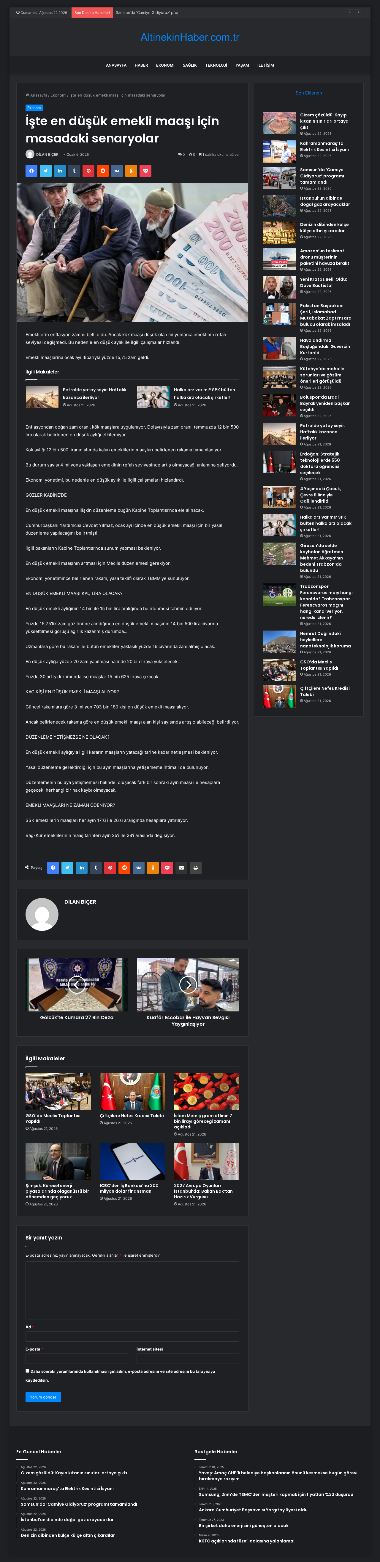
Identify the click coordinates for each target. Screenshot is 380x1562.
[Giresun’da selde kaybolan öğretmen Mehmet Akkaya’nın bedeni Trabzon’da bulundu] (279, 554)
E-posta (34, 1349)
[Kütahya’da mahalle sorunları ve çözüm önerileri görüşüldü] (279, 377)
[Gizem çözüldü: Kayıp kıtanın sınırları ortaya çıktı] (279, 123)
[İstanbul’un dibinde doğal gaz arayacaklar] (279, 206)
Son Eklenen (309, 93)
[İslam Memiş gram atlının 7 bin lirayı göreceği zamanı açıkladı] (206, 1091)
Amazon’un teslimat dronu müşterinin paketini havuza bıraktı (325, 257)
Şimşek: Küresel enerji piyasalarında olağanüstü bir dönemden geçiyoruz (57, 1191)
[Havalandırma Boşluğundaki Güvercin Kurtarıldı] (279, 348)
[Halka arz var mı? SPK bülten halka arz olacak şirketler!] (153, 397)
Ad (30, 1326)
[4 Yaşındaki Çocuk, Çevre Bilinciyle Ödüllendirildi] (279, 497)
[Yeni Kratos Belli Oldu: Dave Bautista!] (279, 287)
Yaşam (242, 65)
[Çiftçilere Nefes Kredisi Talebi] (132, 1091)
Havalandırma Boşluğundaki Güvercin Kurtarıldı (325, 346)
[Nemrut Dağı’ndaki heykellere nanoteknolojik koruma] (279, 642)
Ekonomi (165, 65)
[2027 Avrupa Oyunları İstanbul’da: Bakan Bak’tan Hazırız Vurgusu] (206, 1161)
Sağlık (190, 65)
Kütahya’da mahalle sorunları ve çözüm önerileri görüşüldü (322, 375)
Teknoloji (216, 65)
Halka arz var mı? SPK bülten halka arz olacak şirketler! (326, 523)
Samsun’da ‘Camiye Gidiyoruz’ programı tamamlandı (162, 12)
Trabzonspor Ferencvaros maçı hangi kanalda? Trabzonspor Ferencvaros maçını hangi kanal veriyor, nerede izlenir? (326, 601)
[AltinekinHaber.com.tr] (190, 37)
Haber (141, 65)
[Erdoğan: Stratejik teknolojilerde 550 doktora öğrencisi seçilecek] (279, 462)
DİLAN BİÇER (47, 154)
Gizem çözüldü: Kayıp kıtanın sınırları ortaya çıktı (324, 121)
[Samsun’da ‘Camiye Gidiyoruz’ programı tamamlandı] (279, 178)
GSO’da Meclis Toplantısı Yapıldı (53, 1118)
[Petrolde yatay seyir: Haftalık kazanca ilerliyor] (42, 397)
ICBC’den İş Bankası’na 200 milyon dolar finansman (129, 1188)
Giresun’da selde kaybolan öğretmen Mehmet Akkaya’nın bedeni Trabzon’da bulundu (321, 558)
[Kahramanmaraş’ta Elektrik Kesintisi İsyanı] (279, 151)
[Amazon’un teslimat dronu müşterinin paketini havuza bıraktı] (279, 259)
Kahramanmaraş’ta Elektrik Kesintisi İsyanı (324, 146)
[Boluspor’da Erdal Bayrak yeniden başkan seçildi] (279, 405)
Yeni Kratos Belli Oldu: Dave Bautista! (323, 282)
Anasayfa (116, 65)
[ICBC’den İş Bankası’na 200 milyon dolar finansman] (132, 1161)
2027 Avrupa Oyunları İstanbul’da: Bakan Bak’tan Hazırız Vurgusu (203, 1191)
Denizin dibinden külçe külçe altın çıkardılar (324, 228)
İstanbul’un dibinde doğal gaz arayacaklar (325, 201)
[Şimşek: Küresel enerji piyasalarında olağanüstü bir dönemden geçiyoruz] (58, 1161)
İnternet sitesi (150, 1349)
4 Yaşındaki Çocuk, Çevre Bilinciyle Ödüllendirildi (320, 495)
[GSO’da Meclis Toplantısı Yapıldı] (58, 1091)
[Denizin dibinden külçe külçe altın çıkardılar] (279, 233)
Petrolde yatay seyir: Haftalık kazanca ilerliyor (322, 432)
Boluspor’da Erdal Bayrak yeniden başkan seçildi (325, 403)
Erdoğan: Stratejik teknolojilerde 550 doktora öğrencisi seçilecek (320, 463)
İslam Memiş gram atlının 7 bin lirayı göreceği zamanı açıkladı (203, 1121)
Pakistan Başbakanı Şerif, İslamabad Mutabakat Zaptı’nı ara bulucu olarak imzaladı (326, 315)
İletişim (265, 65)
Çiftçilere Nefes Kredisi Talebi (132, 1116)
